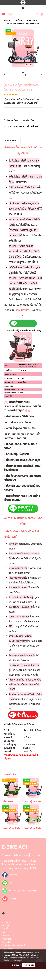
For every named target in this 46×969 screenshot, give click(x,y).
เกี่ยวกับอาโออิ (7, 949)
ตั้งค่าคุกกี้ (15, 965)
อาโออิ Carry (19, 126)
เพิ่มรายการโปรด (12, 120)
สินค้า (4, 932)
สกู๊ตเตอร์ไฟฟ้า (32, 126)
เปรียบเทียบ (29, 120)
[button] (36, 14)
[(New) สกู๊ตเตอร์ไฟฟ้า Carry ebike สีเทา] (23, 49)
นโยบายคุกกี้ (17, 960)
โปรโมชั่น (5, 928)
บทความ (5, 935)
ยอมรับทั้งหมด (29, 965)
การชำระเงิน (7, 938)
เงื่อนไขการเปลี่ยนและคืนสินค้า (14, 945)
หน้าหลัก (5, 925)
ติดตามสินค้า (7, 942)
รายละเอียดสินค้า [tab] (12, 140)
